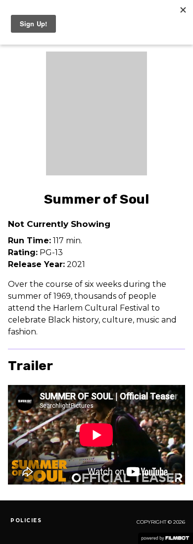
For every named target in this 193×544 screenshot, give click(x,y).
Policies (26, 520)
